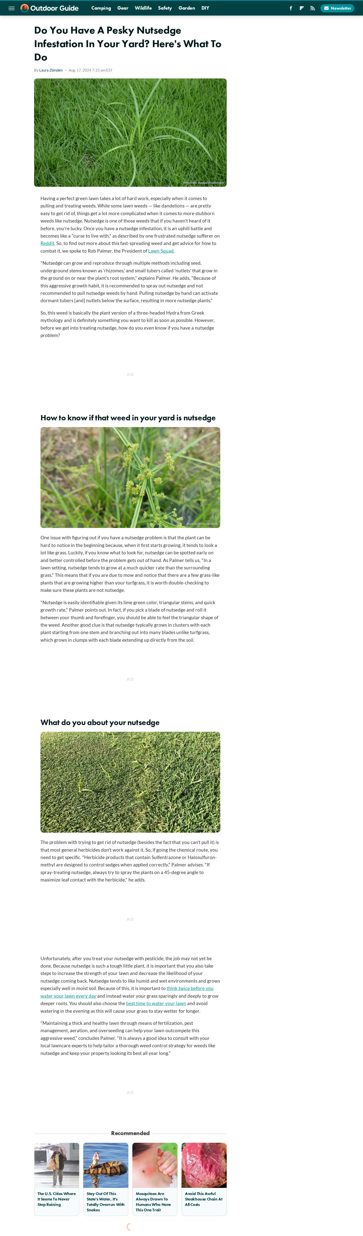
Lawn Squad (161, 251)
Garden (187, 8)
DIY (205, 8)
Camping (101, 8)
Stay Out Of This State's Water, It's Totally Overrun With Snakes (106, 1202)
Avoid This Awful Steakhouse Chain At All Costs (203, 1199)
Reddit (47, 243)
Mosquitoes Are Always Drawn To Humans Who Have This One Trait (153, 1202)
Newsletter (341, 8)
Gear (122, 8)
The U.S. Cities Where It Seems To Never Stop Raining (57, 1199)
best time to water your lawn (156, 1003)
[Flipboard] (302, 9)
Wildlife (143, 8)
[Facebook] (291, 9)
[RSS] (313, 9)
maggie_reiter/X (207, 828)
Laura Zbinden (50, 70)
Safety (165, 8)
